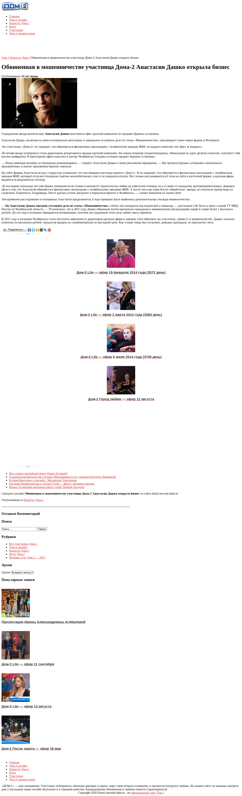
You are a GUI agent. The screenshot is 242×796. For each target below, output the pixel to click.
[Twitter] (33, 229)
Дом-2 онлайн (18, 19)
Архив (6, 572)
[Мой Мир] (41, 229)
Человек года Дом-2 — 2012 (27, 557)
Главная (14, 16)
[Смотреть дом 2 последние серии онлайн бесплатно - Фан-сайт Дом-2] (15, 10)
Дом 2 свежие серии (22, 33)
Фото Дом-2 (17, 554)
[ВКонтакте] (29, 229)
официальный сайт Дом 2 (147, 792)
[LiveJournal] (45, 229)
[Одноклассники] (37, 229)
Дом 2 (5, 57)
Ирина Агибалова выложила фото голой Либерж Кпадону (47, 487)
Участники (16, 30)
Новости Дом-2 (19, 23)
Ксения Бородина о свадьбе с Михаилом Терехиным (43, 480)
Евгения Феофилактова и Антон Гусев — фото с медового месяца (52, 483)
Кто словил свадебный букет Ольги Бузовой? (38, 473)
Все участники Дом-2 (23, 543)
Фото (12, 26)
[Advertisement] (121, 46)
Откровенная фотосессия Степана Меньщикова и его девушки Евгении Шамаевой (62, 476)
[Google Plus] (49, 229)
